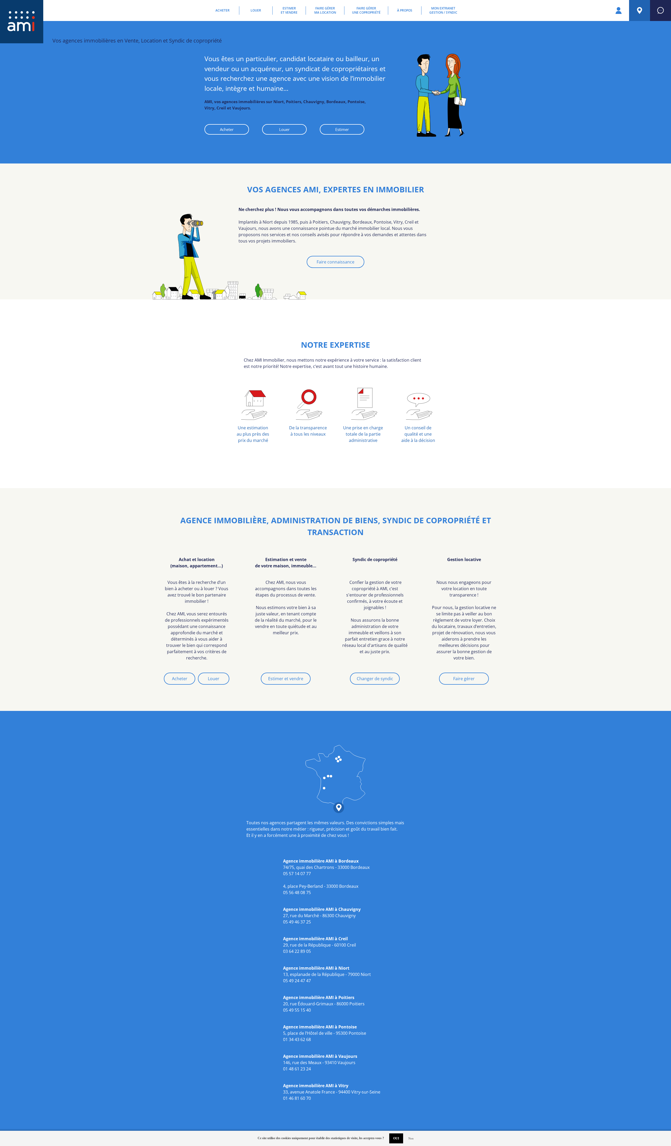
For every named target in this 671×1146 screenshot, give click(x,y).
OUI (396, 1138)
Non (411, 1138)
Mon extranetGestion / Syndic (443, 10)
